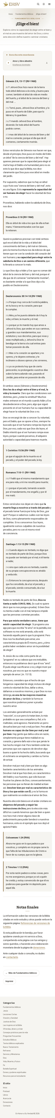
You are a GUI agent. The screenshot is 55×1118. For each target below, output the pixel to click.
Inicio (11, 14)
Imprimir (9, 981)
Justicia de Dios (9, 1022)
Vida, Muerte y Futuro (11, 1061)
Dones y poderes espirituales (14, 1072)
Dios (5, 1058)
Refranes (7, 1051)
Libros (5, 1095)
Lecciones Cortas (10, 1014)
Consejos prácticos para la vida (15, 1032)
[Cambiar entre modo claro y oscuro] (43, 4)
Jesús (5, 1011)
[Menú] (49, 4)
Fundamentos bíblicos (24, 14)
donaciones (39, 947)
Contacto (6, 1106)
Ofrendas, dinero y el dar (13, 1029)
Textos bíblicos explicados (13, 1043)
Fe (4, 1065)
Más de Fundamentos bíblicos (21, 973)
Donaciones (8, 1102)
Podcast (6, 1091)
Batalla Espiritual (9, 1069)
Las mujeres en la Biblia (12, 1025)
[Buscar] (38, 4)
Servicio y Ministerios (11, 1054)
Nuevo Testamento (11, 1047)
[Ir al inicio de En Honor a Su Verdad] (14, 4)
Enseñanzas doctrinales (21, 65)
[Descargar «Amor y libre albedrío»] (47, 62)
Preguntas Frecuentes (12, 1036)
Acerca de (7, 1098)
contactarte (12, 957)
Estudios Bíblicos (9, 1040)
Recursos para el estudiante (14, 1076)
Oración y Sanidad (10, 1018)
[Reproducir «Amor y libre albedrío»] (8, 62)
